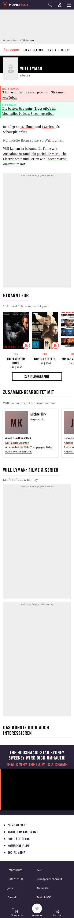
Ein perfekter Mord (45, 154)
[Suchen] (50, 5)
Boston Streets (44, 359)
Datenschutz (16, 879)
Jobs (10, 888)
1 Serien (48, 127)
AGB (39, 870)
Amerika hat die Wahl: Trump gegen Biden (29, 447)
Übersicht (12, 50)
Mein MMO (44, 897)
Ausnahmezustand (16, 154)
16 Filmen (27, 127)
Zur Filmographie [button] (37, 376)
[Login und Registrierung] (60, 5)
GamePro (13, 897)
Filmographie (34, 50)
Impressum (15, 870)
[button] (16, 913)
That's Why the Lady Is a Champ (37, 764)
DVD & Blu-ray (59, 50)
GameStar (43, 888)
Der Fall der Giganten (17, 442)
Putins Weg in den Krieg (18, 451)
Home (6, 40)
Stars (16, 40)
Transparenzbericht (49, 879)
